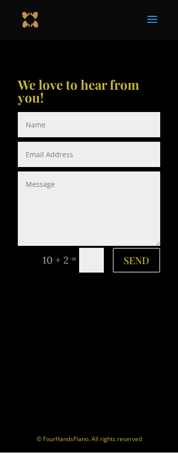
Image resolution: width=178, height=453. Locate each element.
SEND (136, 260)
